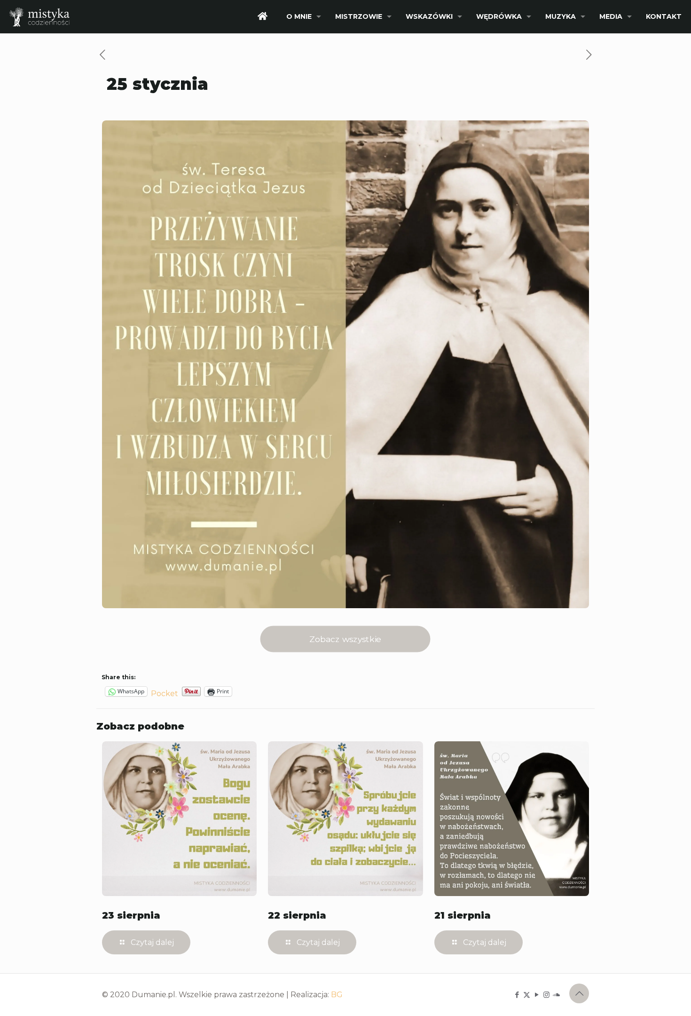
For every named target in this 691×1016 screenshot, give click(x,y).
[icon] (556, 994)
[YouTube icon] (536, 994)
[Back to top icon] (579, 993)
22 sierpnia (297, 915)
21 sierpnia (462, 915)
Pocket (164, 693)
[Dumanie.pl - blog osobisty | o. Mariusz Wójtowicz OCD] (39, 16)
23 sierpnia (131, 915)
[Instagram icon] (546, 994)
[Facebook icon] (516, 994)
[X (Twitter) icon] (526, 994)
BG (337, 994)
